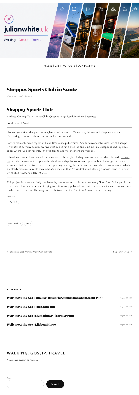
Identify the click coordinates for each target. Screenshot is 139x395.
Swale (28, 223)
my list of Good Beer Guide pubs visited (56, 143)
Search (10, 378)
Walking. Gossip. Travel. (37, 353)
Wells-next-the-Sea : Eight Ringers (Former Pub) (40, 315)
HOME (48, 65)
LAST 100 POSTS (65, 65)
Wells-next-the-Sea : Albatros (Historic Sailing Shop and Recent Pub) (55, 297)
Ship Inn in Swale (121, 251)
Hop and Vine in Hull (86, 146)
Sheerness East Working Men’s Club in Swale (31, 251)
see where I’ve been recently (25, 150)
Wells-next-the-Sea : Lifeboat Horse (31, 324)
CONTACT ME (86, 65)
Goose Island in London (116, 169)
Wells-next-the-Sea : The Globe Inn (31, 306)
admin (17, 96)
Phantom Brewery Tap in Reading (92, 190)
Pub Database (27, 96)
